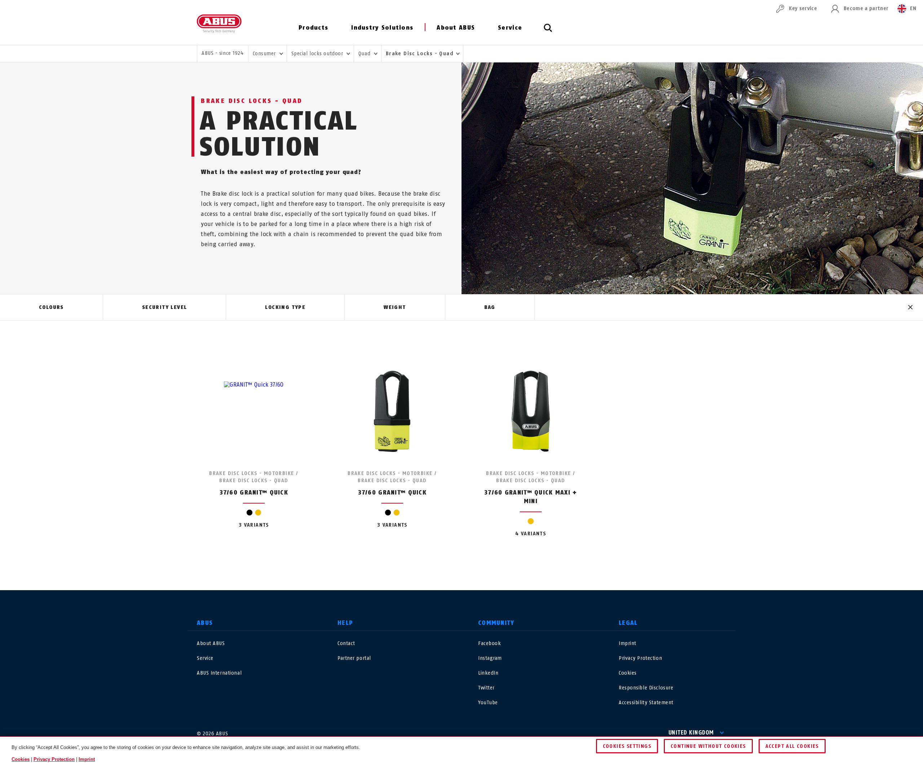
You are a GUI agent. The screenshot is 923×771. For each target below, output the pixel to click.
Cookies (628, 673)
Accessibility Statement (646, 703)
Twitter (486, 688)
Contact (346, 643)
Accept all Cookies (792, 746)
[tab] (51, 308)
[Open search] (548, 31)
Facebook (489, 643)
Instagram (490, 658)
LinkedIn (488, 673)
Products (313, 27)
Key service (803, 8)
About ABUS (456, 27)
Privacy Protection (640, 658)
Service (510, 27)
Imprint (627, 643)
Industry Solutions (382, 27)
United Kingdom (691, 732)
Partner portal (354, 658)
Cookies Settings (627, 746)
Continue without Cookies (708, 746)
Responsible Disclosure (646, 688)
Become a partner (866, 8)
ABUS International (219, 673)
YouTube (488, 703)
